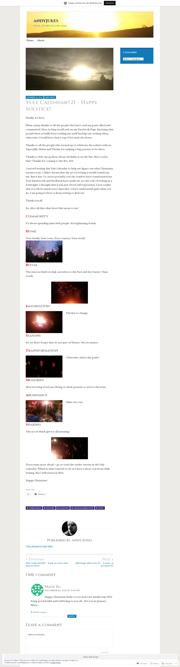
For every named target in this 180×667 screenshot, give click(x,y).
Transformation (83, 508)
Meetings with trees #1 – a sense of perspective (94, 562)
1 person (43, 612)
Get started (110, 3)
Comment (105, 652)
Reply (72, 616)
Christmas (35, 508)
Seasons (64, 508)
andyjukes (46, 21)
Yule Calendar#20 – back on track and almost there (47, 562)
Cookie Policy (55, 663)
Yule (101, 508)
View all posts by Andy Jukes (39, 546)
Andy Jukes (50, 97)
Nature (50, 508)
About (40, 40)
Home (30, 40)
